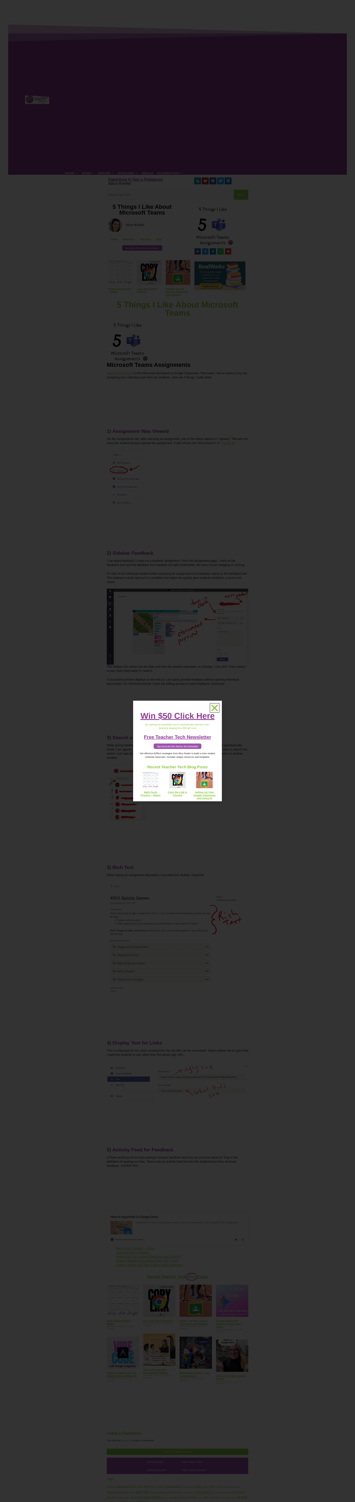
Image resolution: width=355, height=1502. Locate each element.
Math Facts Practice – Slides (150, 794)
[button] (214, 707)
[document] (177, 751)
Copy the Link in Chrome (177, 794)
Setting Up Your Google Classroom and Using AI (204, 795)
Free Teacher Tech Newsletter (177, 737)
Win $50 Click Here (177, 715)
